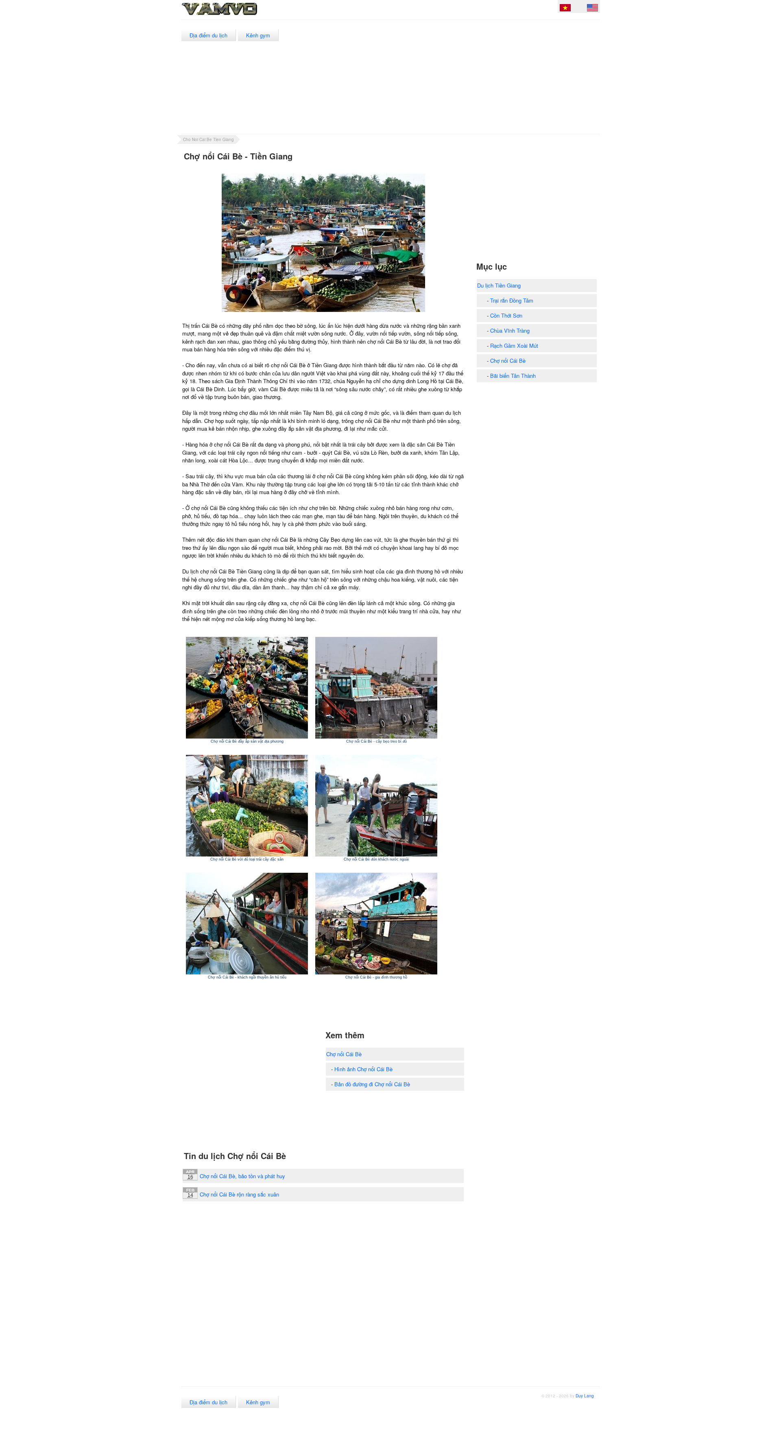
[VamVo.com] (237, 15)
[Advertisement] (451, 77)
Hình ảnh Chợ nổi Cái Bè (363, 1069)
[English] (592, 9)
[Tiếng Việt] (565, 9)
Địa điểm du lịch (208, 35)
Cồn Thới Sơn (506, 315)
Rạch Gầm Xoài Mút (514, 345)
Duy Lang (585, 1396)
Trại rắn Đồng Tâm (511, 300)
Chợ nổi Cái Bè (344, 1054)
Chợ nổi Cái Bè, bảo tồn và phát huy (242, 1176)
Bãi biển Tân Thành (513, 375)
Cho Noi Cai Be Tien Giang (208, 139)
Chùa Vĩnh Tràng (510, 330)
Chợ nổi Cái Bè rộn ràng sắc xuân (239, 1194)
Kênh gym (258, 35)
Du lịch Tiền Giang (499, 285)
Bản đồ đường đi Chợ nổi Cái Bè (372, 1084)
